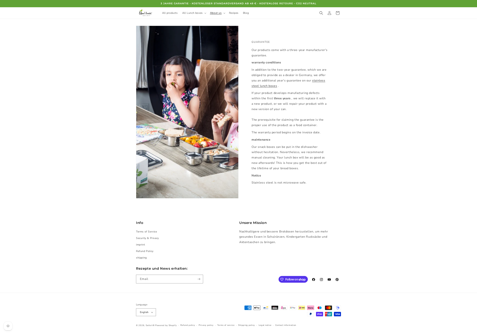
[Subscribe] (199, 279)
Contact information (285, 325)
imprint (140, 244)
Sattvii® (150, 325)
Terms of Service (146, 231)
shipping (141, 257)
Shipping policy (246, 325)
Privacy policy (206, 325)
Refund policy (187, 325)
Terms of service (226, 325)
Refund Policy (145, 251)
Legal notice (265, 325)
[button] (194, 13)
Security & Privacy (147, 238)
